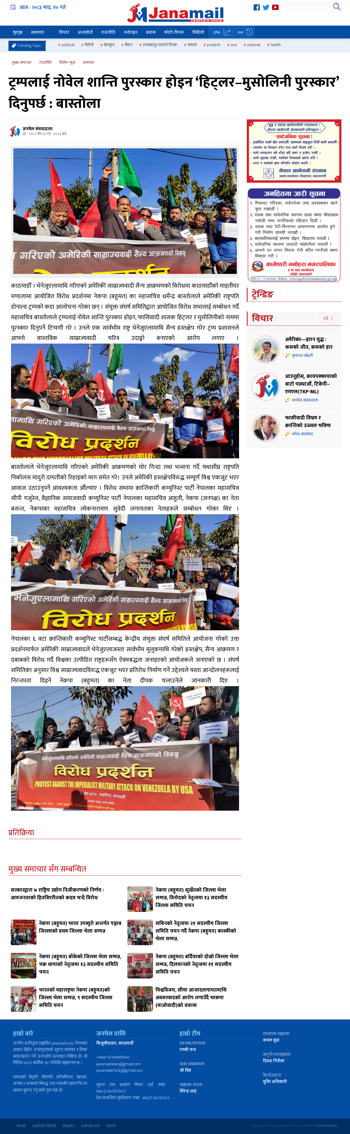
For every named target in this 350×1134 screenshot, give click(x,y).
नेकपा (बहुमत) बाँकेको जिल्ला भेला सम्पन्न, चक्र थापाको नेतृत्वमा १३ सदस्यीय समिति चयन (80, 964)
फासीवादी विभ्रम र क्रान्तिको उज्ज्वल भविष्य (308, 421)
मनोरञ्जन (131, 32)
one (234, 45)
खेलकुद (109, 45)
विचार (64, 32)
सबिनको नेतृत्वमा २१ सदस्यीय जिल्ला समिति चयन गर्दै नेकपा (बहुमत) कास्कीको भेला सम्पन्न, (196, 931)
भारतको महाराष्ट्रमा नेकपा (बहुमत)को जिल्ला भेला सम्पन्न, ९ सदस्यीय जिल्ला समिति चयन (75, 997)
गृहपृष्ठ (18, 32)
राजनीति (108, 32)
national (253, 45)
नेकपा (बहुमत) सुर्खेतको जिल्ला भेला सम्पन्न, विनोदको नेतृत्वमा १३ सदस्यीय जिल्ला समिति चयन (192, 897)
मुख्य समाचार (22, 62)
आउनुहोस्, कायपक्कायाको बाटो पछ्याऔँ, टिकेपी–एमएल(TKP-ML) (311, 384)
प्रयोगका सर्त (90, 1126)
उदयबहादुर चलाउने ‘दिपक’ (160, 45)
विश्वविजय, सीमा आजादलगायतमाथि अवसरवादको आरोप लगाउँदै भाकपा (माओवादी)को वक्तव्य (191, 997)
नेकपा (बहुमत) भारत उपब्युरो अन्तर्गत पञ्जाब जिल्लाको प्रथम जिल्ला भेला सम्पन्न (80, 927)
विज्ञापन (69, 1126)
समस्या (192, 45)
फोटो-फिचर (174, 32)
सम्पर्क (21, 1126)
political (68, 45)
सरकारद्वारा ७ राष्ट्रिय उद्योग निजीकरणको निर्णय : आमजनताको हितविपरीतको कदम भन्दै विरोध (57, 894)
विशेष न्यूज (67, 62)
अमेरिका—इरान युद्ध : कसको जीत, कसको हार (309, 343)
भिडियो (198, 32)
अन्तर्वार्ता (85, 32)
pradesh (213, 45)
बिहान (128, 45)
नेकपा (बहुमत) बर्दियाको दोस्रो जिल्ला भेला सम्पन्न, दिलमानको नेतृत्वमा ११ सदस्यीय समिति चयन (197, 964)
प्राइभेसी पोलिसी (44, 1126)
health (276, 45)
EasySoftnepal (327, 1125)
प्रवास (151, 32)
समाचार (37, 32)
